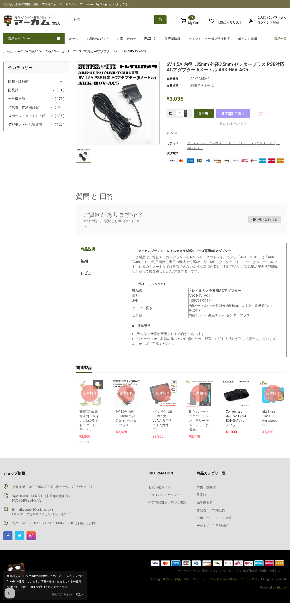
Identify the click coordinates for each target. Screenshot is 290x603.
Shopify (281, 587)
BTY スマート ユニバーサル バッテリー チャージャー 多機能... (199, 420)
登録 (276, 22)
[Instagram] (31, 535)
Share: (172, 132)
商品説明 (88, 249)
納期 (84, 261)
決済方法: (173, 153)
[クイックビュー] (241, 382)
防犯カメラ (195, 148)
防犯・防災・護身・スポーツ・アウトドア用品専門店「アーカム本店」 (213, 579)
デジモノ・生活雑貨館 (25, 124)
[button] (261, 113)
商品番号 (172, 79)
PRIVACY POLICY (62, 594)
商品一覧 (280, 39)
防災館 (13, 90)
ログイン (263, 22)
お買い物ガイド (159, 487)
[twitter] (19, 535)
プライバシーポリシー (164, 495)
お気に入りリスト (229, 22)
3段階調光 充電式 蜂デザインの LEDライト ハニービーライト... (89, 420)
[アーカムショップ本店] (217, 563)
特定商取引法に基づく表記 (167, 502)
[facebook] (7, 535)
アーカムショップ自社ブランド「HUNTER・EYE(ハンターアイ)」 (233, 143)
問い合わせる (267, 219)
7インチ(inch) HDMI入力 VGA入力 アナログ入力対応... (162, 420)
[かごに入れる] (231, 382)
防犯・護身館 (18, 81)
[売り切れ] (90, 382)
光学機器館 (16, 99)
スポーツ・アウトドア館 (27, 116)
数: (171, 113)
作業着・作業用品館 (23, 107)
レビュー (88, 273)
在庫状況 (172, 85)
